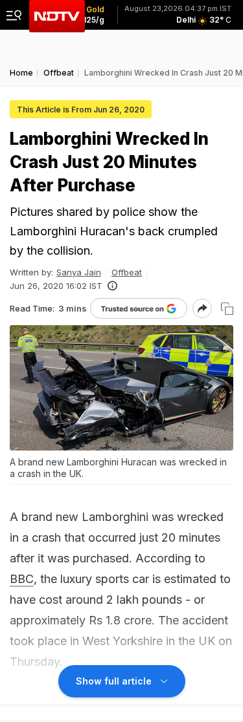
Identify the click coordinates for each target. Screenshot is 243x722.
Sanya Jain (78, 272)
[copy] (227, 309)
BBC (22, 579)
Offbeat (126, 272)
